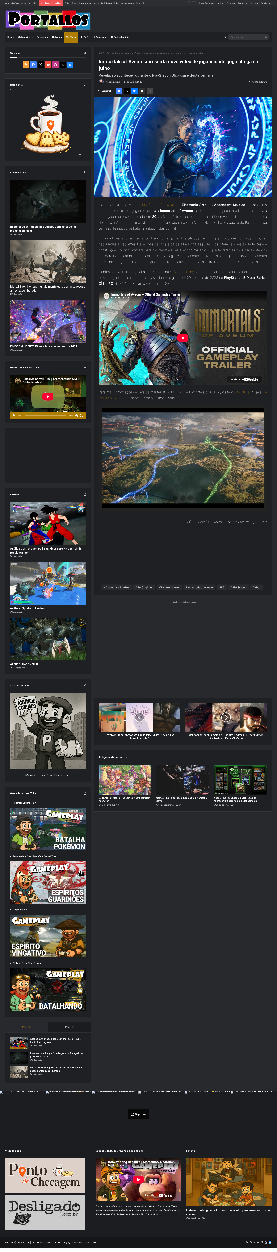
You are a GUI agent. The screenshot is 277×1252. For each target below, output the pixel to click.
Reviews (41, 37)
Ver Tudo (71, 37)
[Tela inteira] (81, 415)
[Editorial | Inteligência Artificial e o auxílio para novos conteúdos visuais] (229, 1182)
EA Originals (145, 587)
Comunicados (115, 53)
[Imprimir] (150, 91)
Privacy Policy (151, 1250)
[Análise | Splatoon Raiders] (48, 583)
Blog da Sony (184, 272)
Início (103, 53)
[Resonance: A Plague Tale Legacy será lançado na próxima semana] (48, 201)
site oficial (242, 392)
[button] (175, 498)
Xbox (257, 587)
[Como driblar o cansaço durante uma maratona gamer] (182, 780)
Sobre (220, 3)
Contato (231, 3)
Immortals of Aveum (200, 587)
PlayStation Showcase (159, 205)
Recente (27, 1027)
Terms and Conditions (130, 1250)
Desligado (101, 37)
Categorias (24, 37)
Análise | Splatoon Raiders (27, 608)
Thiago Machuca (112, 82)
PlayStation (239, 587)
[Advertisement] (183, 17)
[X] (127, 91)
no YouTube (111, 1206)
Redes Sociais (121, 37)
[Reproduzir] (14, 415)
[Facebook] (119, 91)
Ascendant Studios (117, 587)
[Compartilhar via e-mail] (142, 91)
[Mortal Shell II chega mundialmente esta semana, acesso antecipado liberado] (48, 261)
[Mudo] (76, 415)
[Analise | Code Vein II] (48, 639)
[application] (48, 397)
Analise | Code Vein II (75, 3)
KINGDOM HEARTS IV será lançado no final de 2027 (43, 346)
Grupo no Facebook (260, 3)
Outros (56, 37)
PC (222, 587)
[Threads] (63, 65)
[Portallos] (48, 20)
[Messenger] (134, 91)
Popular (69, 1027)
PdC (85, 37)
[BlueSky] (70, 65)
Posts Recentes (206, 3)
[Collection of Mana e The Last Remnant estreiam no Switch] (125, 780)
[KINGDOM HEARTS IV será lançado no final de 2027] (48, 321)
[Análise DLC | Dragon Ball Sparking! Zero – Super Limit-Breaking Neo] (48, 523)
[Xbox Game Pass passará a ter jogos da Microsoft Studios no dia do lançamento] (240, 780)
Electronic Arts (170, 587)
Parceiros (242, 3)
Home (10, 37)
